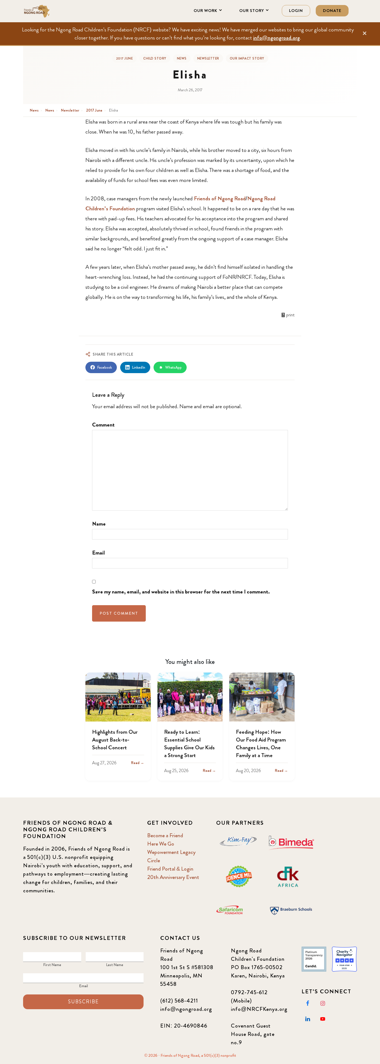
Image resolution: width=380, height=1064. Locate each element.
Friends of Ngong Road (51, 11)
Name (99, 524)
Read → (137, 762)
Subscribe (83, 1001)
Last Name (114, 964)
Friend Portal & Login (170, 869)
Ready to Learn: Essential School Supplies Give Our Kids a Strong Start (189, 743)
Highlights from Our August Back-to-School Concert (114, 740)
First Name (52, 964)
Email (98, 553)
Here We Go (160, 844)
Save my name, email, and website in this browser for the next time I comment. (181, 592)
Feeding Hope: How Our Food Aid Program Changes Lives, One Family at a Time (261, 743)
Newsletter (208, 58)
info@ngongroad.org (276, 38)
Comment (103, 425)
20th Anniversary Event (173, 877)
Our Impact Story (247, 58)
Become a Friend (165, 835)
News (182, 58)
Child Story (154, 58)
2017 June (124, 58)
